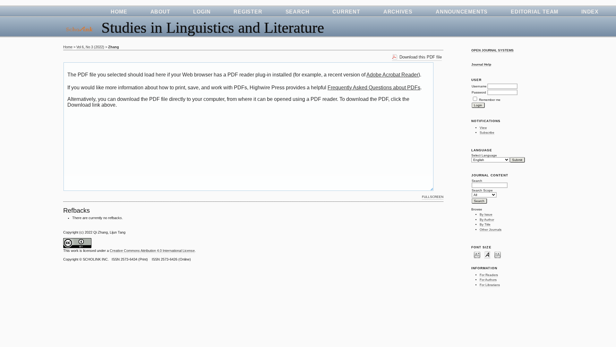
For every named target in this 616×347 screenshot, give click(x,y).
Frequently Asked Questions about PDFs (374, 87)
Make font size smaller (477, 254)
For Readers (489, 275)
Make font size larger (497, 254)
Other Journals (490, 229)
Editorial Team (534, 11)
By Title (485, 224)
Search (298, 11)
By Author (487, 219)
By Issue (486, 214)
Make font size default (487, 254)
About (160, 11)
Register (248, 11)
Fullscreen (432, 197)
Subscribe (487, 132)
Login (201, 11)
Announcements (462, 11)
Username (479, 86)
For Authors (488, 279)
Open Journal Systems (492, 50)
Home (119, 11)
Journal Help (481, 64)
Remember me (490, 100)
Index (590, 11)
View (483, 127)
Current (346, 11)
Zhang (113, 47)
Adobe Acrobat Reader (392, 74)
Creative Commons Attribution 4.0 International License (152, 251)
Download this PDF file (420, 57)
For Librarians (490, 285)
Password (479, 92)
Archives (398, 11)
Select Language (484, 155)
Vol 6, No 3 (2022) (90, 47)
